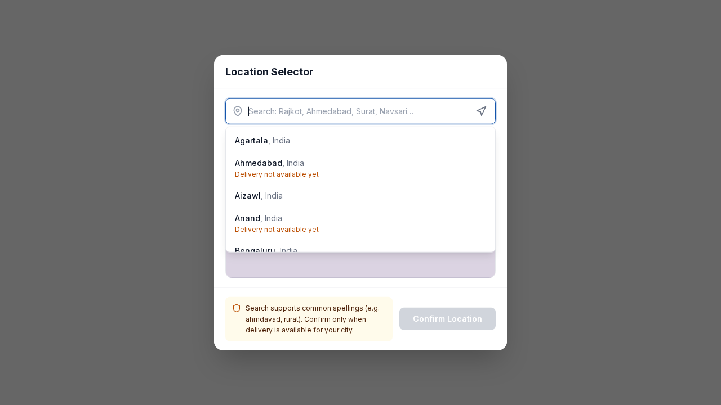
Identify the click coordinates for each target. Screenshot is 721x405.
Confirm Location (447, 318)
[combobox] (360, 111)
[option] (360, 140)
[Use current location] (481, 111)
